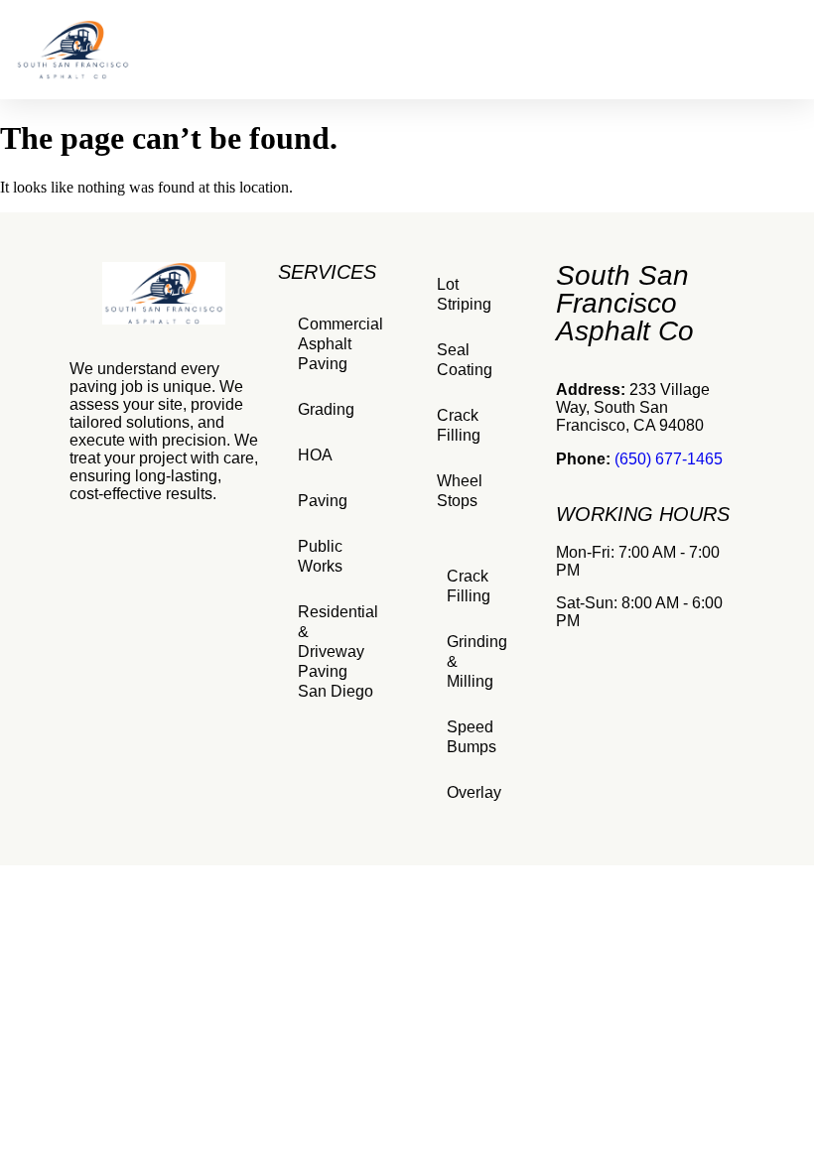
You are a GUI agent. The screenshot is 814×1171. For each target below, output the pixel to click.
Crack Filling (458, 425)
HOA (315, 455)
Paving (322, 500)
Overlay (474, 792)
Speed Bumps (471, 736)
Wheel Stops (459, 490)
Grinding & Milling (477, 661)
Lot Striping (464, 294)
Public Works (320, 556)
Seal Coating (464, 359)
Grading (326, 409)
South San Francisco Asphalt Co (625, 303)
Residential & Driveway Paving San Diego (338, 651)
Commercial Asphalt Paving (340, 344)
